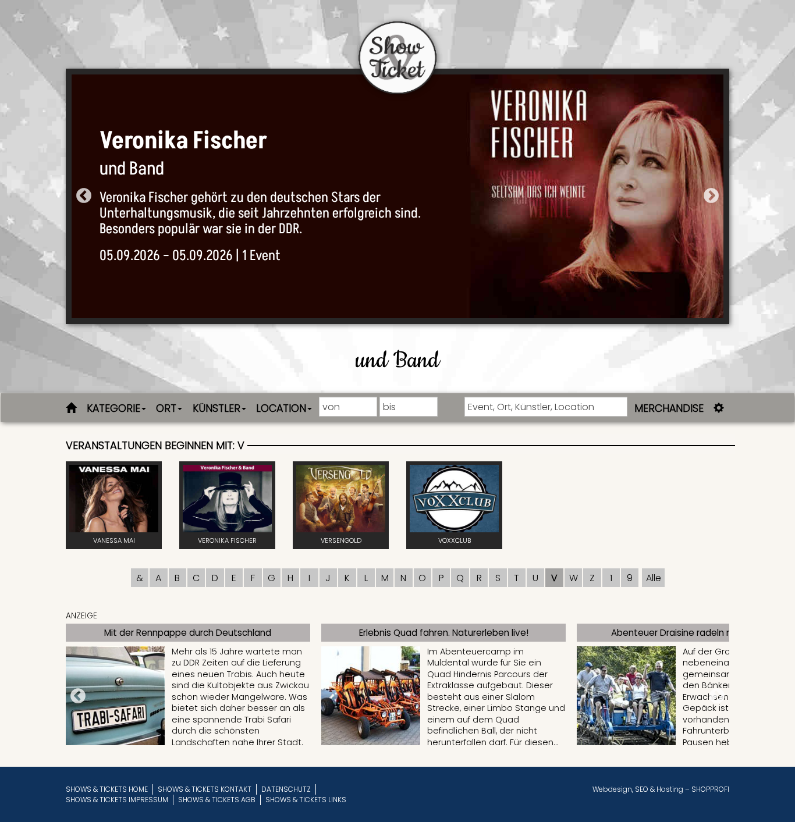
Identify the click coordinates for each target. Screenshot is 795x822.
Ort (166, 408)
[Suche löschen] (73, 407)
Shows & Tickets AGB (216, 800)
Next (711, 196)
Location (281, 408)
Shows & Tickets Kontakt (204, 789)
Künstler (216, 408)
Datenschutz (286, 789)
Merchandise (669, 408)
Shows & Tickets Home (107, 789)
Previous (83, 196)
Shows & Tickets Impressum (117, 800)
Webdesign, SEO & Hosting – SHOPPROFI (660, 789)
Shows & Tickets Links (305, 800)
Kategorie (113, 408)
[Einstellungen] (718, 407)
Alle (653, 578)
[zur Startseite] (397, 47)
